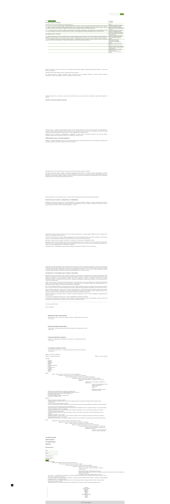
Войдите (47, 354)
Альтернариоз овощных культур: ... (57, 348)
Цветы (49, 371)
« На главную (48, 20)
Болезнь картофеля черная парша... (57, 326)
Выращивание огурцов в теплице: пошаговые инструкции (99, 390)
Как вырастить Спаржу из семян (54, 396)
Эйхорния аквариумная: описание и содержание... (58, 408)
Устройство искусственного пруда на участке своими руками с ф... (61, 406)
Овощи (49, 366)
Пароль (46, 453)
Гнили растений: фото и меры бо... (57, 337)
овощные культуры (91, 172)
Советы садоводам (54, 14)
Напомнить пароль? (49, 457)
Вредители (50, 362)
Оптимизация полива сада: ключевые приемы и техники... (90, 474)
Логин (46, 450)
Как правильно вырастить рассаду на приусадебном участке (60, 393)
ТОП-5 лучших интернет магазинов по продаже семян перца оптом (61, 391)
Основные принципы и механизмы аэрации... (57, 400)
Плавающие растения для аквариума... (56, 411)
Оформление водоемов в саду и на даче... (56, 414)
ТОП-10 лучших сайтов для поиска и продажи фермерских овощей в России (63, 392)
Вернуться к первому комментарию (52, 356)
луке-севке (60, 95)
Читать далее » (51, 318)
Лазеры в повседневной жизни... (115, 31)
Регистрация (47, 458)
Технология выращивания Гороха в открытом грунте (58, 395)
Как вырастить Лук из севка (53, 394)
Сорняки (49, 368)
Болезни (53, 20)
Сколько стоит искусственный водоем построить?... (58, 403)
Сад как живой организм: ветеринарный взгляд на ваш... (90, 471)
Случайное (111, 22)
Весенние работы (86, 488)
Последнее (111, 21)
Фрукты (49, 370)
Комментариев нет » (69, 24)
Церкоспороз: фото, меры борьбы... (57, 315)
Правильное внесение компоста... (115, 26)
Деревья (50, 363)
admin (56, 24)
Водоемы (50, 361)
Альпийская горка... (113, 50)
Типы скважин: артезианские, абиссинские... (57, 476)
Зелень (49, 364)
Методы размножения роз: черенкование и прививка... (114, 40)
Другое (86, 492)
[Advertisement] (6, 494)
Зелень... (110, 24)
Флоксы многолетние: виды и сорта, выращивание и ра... (116, 34)
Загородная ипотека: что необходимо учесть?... (57, 479)
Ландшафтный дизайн (52, 365)
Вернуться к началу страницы (101, 356)
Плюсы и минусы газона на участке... (55, 481)
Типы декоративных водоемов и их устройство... (58, 416)
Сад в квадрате (88, 502)
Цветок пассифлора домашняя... (115, 36)
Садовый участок (51, 367)
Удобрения (50, 369)
